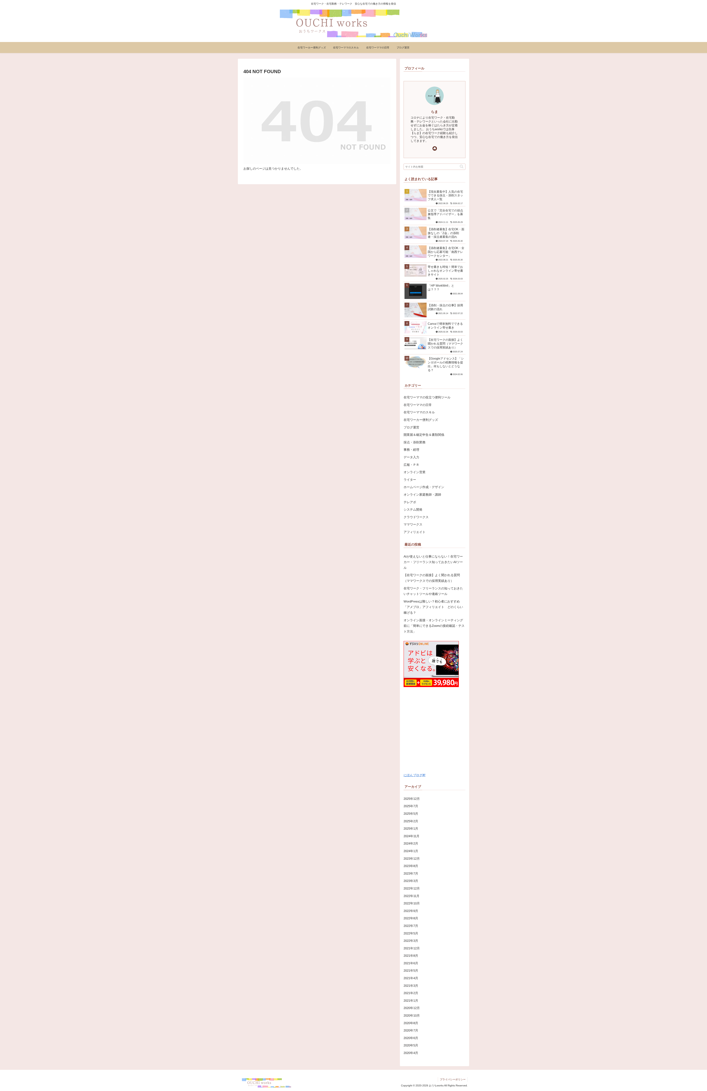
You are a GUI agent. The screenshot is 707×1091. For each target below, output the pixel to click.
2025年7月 (411, 806)
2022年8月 (411, 918)
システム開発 (413, 509)
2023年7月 (411, 873)
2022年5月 (411, 933)
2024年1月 (411, 851)
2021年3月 (411, 985)
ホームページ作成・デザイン (424, 487)
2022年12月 (412, 888)
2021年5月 (411, 970)
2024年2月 (411, 843)
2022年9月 (411, 911)
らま (434, 112)
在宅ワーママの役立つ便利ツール (427, 397)
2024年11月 (411, 836)
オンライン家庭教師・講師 (422, 494)
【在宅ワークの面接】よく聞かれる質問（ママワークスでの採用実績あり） (432, 578)
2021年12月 (412, 948)
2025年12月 (412, 799)
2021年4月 (411, 978)
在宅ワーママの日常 (418, 405)
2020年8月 (411, 1023)
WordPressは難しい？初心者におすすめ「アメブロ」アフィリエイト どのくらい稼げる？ (433, 607)
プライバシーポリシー (453, 1079)
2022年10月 (412, 903)
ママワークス (413, 524)
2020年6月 (411, 1038)
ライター (410, 479)
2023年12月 (412, 858)
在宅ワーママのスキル (419, 412)
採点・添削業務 (414, 442)
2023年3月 (411, 881)
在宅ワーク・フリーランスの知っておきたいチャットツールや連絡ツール (433, 591)
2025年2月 (411, 821)
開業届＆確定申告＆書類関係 (424, 435)
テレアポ (410, 502)
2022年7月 (411, 926)
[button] (461, 166)
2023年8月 (411, 866)
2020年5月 (411, 1045)
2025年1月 (411, 828)
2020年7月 (411, 1030)
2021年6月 (411, 963)
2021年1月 (411, 1000)
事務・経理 (411, 449)
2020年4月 (411, 1053)
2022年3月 (411, 941)
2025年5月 (411, 813)
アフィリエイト (414, 532)
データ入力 (411, 457)
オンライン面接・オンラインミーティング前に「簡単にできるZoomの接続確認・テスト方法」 (434, 626)
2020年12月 (412, 1008)
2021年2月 (411, 993)
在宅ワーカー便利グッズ (421, 420)
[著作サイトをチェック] (434, 148)
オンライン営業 (414, 472)
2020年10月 (412, 1015)
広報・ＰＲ (411, 465)
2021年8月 (411, 955)
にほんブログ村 (414, 775)
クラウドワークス (416, 517)
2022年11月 (411, 896)
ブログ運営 (411, 427)
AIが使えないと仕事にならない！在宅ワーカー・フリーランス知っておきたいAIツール (433, 562)
